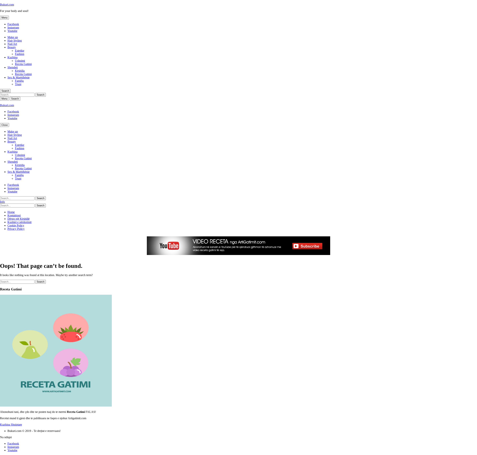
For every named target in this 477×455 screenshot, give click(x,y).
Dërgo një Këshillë (18, 218)
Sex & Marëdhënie (18, 77)
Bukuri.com (7, 4)
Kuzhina (12, 57)
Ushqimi (20, 60)
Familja (19, 80)
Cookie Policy (15, 225)
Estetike (19, 50)
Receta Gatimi (23, 64)
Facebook (13, 24)
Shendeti (12, 67)
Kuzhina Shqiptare (11, 424)
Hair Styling (14, 40)
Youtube (12, 30)
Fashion (19, 54)
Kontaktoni (14, 215)
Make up (12, 37)
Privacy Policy (16, 228)
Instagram (13, 27)
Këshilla (20, 70)
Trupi (18, 84)
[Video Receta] (238, 254)
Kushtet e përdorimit (19, 222)
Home (11, 212)
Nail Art (12, 43)
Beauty (11, 47)
